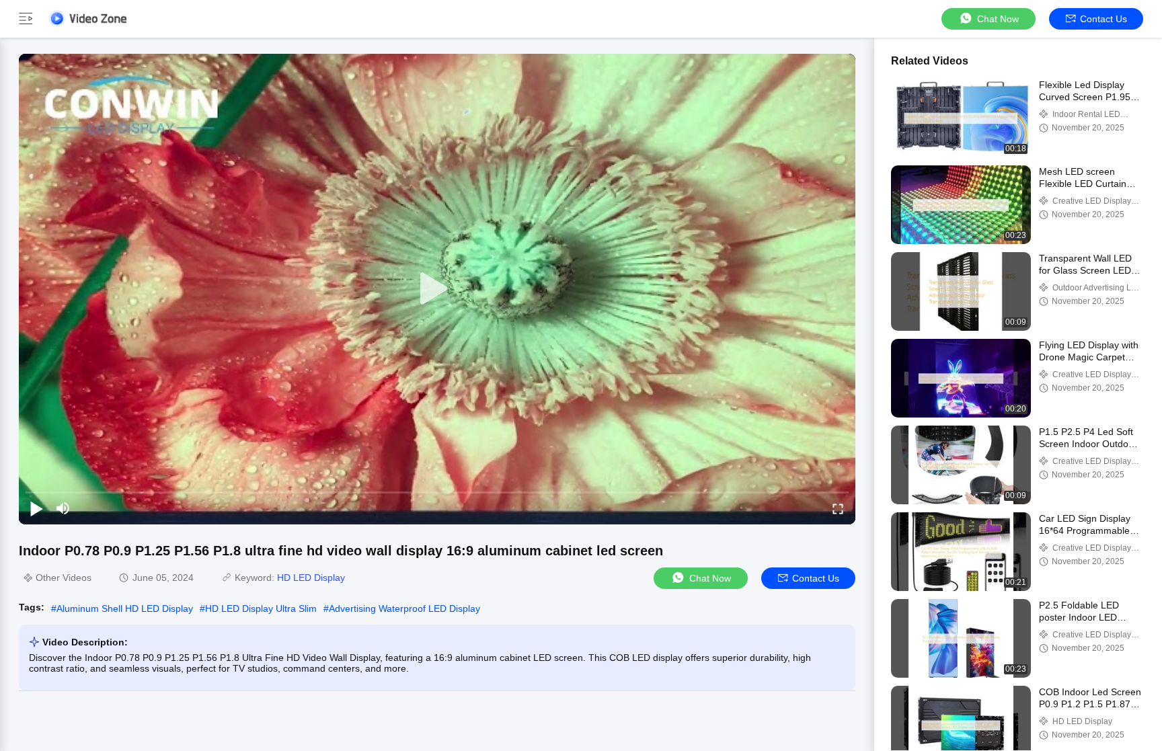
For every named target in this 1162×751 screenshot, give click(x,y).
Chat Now (998, 18)
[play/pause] (36, 508)
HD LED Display (311, 577)
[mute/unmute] (63, 508)
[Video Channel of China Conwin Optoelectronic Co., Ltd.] (87, 18)
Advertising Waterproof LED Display (404, 608)
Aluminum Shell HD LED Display (124, 608)
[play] (437, 289)
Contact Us (1103, 18)
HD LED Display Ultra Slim (261, 608)
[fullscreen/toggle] (837, 508)
